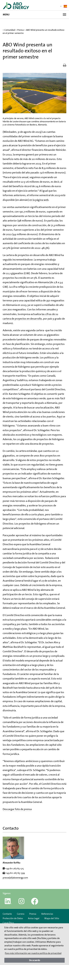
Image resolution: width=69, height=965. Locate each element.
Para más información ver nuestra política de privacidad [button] (33, 953)
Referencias (47, 913)
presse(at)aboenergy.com (15, 877)
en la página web (39, 200)
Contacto (7, 913)
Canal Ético (8, 922)
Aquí (59, 416)
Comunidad (9, 30)
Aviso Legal (33, 918)
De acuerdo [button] (34, 960)
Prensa (20, 30)
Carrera (20, 913)
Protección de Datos (13, 918)
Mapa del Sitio (51, 918)
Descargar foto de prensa (17, 809)
